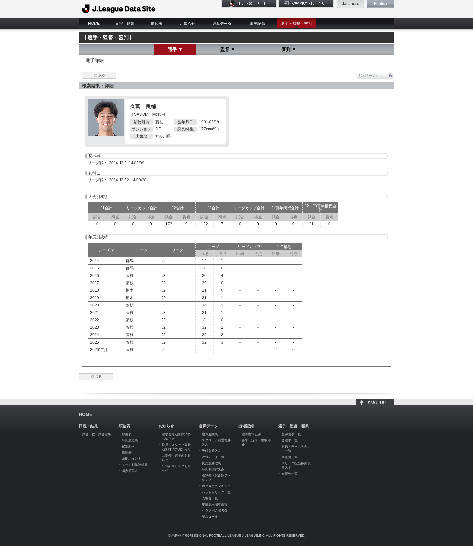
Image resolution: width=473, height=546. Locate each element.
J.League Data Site (119, 8)
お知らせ (187, 23)
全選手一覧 (290, 440)
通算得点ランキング (216, 486)
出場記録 (257, 23)
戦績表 (127, 452)
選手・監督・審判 (296, 23)
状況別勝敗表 (211, 463)
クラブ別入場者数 (214, 510)
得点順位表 (130, 471)
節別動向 (128, 446)
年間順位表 (130, 440)
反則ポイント (131, 458)
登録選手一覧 (291, 434)
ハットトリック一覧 (216, 492)
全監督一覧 (290, 457)
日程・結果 (124, 23)
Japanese (350, 3)
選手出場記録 (251, 434)
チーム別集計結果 (135, 464)
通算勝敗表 (210, 434)
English (380, 3)
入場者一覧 (210, 498)
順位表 (156, 23)
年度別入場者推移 (214, 504)
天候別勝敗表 (211, 451)
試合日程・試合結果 (96, 434)
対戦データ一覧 (213, 457)
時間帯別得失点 (213, 469)
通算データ (222, 23)
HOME (94, 23)
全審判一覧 (290, 473)
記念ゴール (210, 516)
